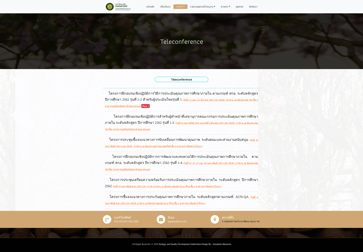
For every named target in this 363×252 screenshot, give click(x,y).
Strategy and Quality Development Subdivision (180, 244)
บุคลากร (239, 7)
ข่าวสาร (224, 7)
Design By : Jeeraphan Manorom (216, 244)
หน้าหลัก (150, 7)
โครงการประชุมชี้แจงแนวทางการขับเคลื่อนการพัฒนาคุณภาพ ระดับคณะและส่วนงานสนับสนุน (179, 140)
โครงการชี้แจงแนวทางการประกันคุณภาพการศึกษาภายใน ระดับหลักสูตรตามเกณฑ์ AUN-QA (179, 197)
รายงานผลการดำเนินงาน (201, 7)
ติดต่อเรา (253, 7)
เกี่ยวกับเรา (165, 7)
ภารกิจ (179, 7)
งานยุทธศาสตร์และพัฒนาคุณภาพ (240, 221)
